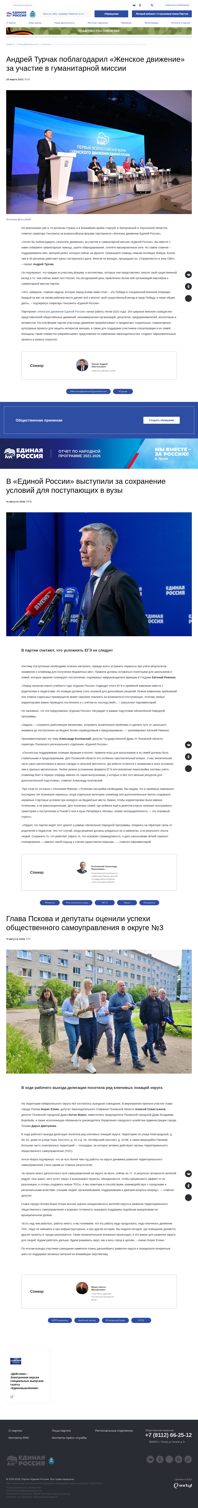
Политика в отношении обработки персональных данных (38, 1494)
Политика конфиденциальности (24, 1490)
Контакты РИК (19, 1438)
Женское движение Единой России (61, 311)
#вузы (127, 902)
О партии (11, 23)
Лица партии (35, 23)
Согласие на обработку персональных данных (32, 1497)
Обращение (111, 13)
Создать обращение (161, 420)
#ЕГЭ (105, 902)
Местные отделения (98, 23)
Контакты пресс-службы (69, 1438)
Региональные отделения (114, 1430)
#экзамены (149, 902)
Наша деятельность (64, 23)
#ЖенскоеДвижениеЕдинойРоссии (88, 391)
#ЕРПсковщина (60, 1320)
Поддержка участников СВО (99, 31)
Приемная (126, 23)
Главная (10, 44)
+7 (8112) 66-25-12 (168, 1435)
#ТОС (141, 1320)
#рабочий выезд (87, 1320)
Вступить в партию (180, 23)
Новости (46, 44)
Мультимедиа (151, 23)
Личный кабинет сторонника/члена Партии (162, 13)
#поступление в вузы (77, 902)
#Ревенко (50, 902)
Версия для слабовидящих (177, 5)
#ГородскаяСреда (115, 1320)
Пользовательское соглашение (23, 1487)
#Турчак (123, 391)
